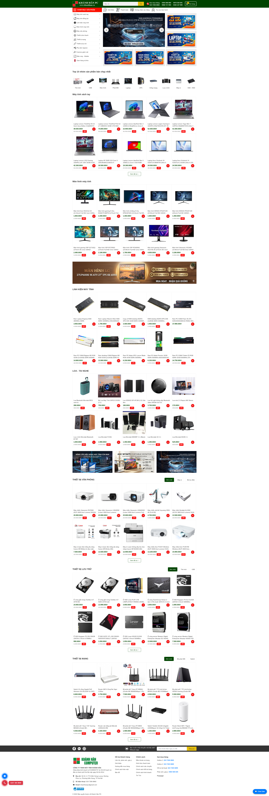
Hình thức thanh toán (143, 763)
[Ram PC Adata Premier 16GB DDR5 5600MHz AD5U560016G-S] (158, 341)
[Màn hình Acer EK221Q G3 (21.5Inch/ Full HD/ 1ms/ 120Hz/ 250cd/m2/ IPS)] (84, 196)
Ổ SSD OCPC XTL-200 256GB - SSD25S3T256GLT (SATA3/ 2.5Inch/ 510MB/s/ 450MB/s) (109, 638)
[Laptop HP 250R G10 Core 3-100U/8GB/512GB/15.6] (109, 146)
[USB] (90, 81)
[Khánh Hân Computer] (86, 4)
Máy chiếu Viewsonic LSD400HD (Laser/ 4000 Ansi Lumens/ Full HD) (134, 512)
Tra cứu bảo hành (162, 10)
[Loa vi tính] (166, 81)
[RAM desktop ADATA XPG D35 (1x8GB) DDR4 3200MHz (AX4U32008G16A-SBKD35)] (158, 304)
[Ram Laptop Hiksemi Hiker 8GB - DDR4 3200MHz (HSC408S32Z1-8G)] (109, 304)
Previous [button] (106, 30)
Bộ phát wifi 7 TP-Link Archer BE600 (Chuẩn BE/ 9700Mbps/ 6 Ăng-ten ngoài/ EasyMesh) (158, 691)
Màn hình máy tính (82, 181)
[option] (134, 30)
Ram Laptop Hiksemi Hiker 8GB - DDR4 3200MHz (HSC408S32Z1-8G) (109, 321)
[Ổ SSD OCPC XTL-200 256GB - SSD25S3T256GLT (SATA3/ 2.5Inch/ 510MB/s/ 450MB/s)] (109, 622)
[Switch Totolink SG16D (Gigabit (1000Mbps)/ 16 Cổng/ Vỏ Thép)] (158, 711)
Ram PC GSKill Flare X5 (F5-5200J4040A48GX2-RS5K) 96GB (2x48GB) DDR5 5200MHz (183, 321)
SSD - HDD (191, 88)
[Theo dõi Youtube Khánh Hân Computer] (84, 748)
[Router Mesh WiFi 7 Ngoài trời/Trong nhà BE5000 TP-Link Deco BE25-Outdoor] (183, 711)
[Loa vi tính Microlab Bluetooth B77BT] (84, 422)
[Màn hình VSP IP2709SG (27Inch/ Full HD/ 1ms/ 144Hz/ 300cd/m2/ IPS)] (109, 233)
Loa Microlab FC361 (105, 437)
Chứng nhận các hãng (142, 10)
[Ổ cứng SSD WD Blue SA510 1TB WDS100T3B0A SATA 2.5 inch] (92, 462)
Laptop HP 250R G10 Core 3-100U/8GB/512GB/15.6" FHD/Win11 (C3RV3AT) (108, 162)
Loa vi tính (166, 88)
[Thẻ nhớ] (77, 81)
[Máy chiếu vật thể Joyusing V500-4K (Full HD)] (158, 495)
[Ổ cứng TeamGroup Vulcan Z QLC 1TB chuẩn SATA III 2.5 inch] (158, 585)
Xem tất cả (134, 174)
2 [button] (134, 44)
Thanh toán (124, 10)
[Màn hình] (103, 81)
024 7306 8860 (155, 5)
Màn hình (103, 88)
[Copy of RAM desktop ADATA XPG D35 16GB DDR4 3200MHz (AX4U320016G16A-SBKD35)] (134, 304)
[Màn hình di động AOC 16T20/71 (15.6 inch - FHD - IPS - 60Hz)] (134, 462)
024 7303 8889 (169, 764)
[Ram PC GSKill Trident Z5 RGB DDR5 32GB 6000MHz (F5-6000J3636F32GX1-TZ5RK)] (183, 341)
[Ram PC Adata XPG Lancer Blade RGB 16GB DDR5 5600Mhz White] (134, 341)
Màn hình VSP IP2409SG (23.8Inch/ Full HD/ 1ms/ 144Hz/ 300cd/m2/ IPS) (133, 249)
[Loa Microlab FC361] (109, 422)
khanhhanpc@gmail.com (88, 785)
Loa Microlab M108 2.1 (180, 437)
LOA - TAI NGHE (81, 371)
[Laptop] (149, 57)
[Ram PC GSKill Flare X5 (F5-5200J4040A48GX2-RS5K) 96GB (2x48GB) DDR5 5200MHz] (183, 304)
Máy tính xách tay (81, 94)
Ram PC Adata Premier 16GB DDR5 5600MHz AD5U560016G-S (158, 357)
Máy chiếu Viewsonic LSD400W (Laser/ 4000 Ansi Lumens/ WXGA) (108, 512)
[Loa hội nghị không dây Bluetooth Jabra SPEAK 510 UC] (158, 386)
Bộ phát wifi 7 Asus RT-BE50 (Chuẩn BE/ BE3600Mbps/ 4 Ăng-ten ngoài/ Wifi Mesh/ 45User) (134, 728)
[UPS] (141, 81)
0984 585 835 (173, 772)
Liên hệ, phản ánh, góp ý (123, 760)
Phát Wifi (116, 88)
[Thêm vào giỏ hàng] (94, 129)
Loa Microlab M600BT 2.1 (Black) (134, 437)
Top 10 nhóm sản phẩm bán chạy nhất (92, 71)
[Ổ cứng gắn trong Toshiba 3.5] (84, 585)
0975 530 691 (178, 3)
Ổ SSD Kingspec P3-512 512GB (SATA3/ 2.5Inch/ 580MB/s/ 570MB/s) (183, 602)
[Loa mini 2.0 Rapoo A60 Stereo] (183, 386)
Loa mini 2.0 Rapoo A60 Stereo (182, 400)
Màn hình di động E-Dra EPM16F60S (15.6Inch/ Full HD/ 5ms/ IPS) (133, 213)
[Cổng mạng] (153, 81)
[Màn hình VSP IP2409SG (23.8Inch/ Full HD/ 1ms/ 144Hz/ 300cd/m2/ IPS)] (134, 233)
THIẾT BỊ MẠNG (80, 658)
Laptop (128, 88)
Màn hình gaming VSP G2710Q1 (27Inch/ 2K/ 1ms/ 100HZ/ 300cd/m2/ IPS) (84, 249)
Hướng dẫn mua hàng (122, 766)
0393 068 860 (166, 3)
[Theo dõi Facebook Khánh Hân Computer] (74, 748)
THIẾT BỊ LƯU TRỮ (82, 569)
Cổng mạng (153, 88)
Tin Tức (138, 775)
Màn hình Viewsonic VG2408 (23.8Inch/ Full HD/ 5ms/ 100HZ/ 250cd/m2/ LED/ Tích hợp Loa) (183, 249)
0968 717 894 (166, 5)
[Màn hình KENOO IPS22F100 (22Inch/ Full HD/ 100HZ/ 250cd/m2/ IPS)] (183, 196)
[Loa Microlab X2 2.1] (158, 422)
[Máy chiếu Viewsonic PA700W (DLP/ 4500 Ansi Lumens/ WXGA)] (84, 495)
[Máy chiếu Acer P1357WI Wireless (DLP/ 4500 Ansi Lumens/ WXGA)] (183, 532)
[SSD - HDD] (191, 81)
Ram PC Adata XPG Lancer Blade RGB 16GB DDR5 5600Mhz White (134, 357)
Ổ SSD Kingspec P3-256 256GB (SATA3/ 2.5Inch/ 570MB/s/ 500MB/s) (84, 638)
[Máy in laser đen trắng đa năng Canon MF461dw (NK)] (109, 532)
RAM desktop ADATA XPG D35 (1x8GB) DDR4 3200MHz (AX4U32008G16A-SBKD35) (158, 321)
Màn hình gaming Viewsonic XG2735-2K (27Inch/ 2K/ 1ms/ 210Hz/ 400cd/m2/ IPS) (158, 249)
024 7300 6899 (173, 768)
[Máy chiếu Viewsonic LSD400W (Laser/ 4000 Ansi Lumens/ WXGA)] (109, 495)
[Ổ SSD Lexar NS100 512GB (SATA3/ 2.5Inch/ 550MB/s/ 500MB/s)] (134, 622)
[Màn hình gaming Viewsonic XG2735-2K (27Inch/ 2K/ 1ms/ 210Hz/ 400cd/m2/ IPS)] (158, 233)
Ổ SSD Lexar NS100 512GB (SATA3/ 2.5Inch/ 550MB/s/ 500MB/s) (132, 638)
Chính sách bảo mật (122, 769)
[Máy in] (178, 81)
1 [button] (132, 44)
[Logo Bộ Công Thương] (78, 789)
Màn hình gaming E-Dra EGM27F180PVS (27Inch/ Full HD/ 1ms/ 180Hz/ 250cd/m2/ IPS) (109, 213)
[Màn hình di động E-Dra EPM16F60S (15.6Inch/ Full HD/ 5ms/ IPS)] (134, 196)
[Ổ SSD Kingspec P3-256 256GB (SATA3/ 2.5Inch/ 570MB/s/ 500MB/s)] (84, 622)
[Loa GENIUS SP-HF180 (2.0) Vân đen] (134, 386)
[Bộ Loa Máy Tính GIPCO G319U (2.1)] (109, 386)
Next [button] (161, 30)
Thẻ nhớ (78, 88)
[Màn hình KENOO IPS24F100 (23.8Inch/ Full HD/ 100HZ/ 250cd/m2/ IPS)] (158, 196)
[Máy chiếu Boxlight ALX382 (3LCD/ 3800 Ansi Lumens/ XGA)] (183, 495)
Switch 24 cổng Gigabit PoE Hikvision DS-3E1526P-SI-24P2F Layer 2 (84, 691)
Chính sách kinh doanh (143, 772)
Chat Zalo (260, 791)
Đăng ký (191, 749)
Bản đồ (117, 772)
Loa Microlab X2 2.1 (154, 437)
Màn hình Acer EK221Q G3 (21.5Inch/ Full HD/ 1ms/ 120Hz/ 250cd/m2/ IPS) (84, 213)
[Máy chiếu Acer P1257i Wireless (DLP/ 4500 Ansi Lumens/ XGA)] (158, 532)
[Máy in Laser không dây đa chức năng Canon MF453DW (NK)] (134, 532)
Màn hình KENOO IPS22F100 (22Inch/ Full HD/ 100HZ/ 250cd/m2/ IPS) (182, 213)
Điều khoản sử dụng (143, 760)
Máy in (178, 88)
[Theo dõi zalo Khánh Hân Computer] (79, 748)
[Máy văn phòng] (181, 57)
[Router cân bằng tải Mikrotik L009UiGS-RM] (109, 711)
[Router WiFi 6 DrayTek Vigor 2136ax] (109, 674)
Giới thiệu (111, 10)
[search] (141, 4)
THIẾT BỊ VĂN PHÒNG (83, 479)
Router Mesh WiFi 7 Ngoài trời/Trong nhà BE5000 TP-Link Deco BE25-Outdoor (182, 728)
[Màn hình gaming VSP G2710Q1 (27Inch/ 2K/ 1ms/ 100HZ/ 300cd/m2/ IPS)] (84, 233)
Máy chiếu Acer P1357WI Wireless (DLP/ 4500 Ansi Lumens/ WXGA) (180, 549)
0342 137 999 (178, 5)
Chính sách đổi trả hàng (144, 769)
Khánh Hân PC (96, 794)
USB (90, 88)
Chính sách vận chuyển (144, 766)
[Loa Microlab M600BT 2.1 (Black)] (134, 422)
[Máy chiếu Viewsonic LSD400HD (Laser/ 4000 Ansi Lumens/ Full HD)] (134, 495)
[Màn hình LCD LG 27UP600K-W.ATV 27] (134, 273)
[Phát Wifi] (115, 81)
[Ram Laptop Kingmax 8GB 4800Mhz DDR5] (84, 304)
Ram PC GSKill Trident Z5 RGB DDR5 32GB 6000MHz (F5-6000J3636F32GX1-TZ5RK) (182, 357)
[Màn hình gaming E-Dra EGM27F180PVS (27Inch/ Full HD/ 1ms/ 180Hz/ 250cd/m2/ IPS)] (109, 196)
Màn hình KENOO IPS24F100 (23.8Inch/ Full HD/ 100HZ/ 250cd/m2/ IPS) (157, 213)
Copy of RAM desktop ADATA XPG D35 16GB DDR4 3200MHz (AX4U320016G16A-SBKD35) (134, 321)
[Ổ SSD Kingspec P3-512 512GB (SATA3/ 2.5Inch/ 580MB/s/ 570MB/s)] (183, 585)
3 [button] (136, 44)
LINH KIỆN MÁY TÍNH (83, 289)
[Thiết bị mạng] (118, 57)
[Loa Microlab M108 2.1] (183, 422)
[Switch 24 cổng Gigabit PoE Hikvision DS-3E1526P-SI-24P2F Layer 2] (84, 674)
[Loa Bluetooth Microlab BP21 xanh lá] (84, 386)
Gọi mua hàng (155, 3)
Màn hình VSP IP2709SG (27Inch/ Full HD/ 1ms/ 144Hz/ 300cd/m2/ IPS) (108, 249)
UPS (140, 88)
